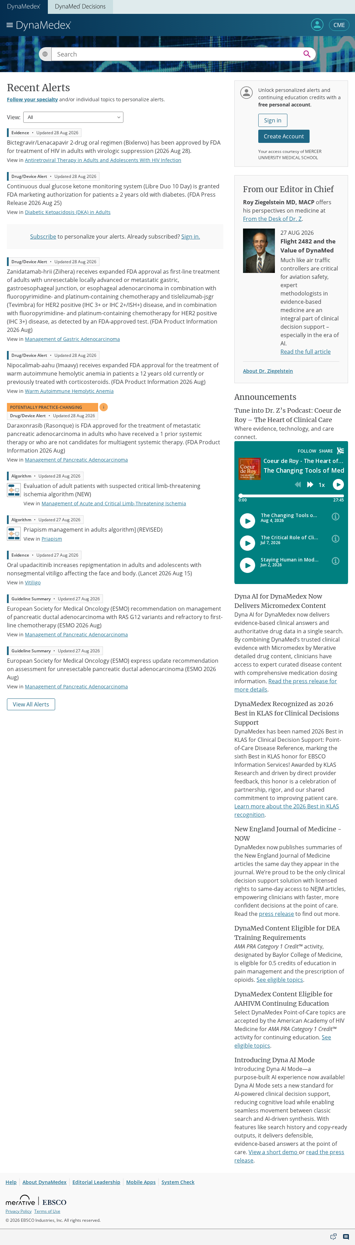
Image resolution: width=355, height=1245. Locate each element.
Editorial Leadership (96, 1182)
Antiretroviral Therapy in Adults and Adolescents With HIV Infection (103, 160)
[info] (103, 407)
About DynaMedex (45, 1182)
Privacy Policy (19, 1211)
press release (276, 914)
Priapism (52, 538)
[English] (45, 54)
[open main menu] (10, 25)
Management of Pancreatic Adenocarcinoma (76, 459)
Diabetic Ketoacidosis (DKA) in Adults (68, 212)
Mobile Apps (141, 1182)
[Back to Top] (320, 1237)
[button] (317, 24)
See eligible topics (280, 980)
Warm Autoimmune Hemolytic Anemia (69, 391)
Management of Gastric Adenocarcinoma (72, 339)
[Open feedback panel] (346, 1237)
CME (339, 25)
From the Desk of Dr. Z (272, 219)
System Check (178, 1182)
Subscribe (43, 236)
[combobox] (183, 54)
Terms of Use (47, 1211)
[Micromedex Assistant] (333, 1236)
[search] (307, 54)
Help (11, 1182)
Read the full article (305, 351)
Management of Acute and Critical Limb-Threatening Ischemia (114, 503)
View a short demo (274, 1152)
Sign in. (190, 236)
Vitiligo (33, 582)
